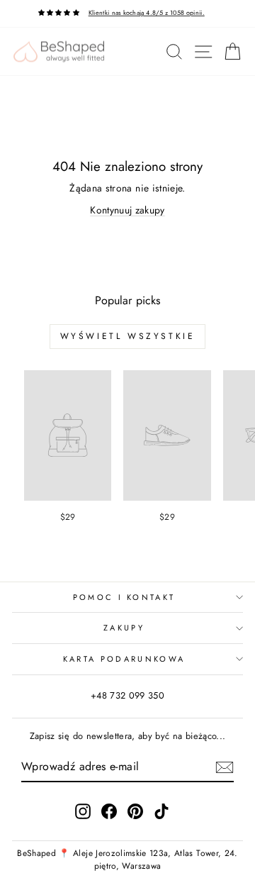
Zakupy (123, 627)
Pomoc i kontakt (124, 597)
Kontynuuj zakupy (127, 210)
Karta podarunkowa (124, 659)
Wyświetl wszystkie (128, 336)
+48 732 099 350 (127, 695)
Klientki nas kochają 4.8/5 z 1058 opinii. (147, 12)
